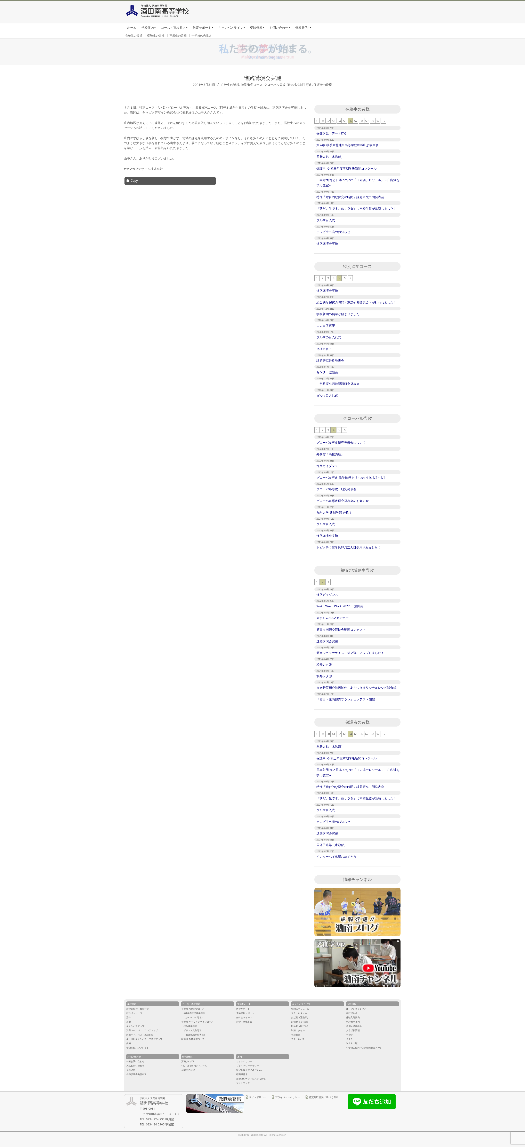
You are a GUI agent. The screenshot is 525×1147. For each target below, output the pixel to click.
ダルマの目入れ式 (328, 337)
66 (361, 734)
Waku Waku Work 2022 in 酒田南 (339, 606)
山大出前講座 (325, 325)
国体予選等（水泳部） (331, 845)
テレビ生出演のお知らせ (333, 232)
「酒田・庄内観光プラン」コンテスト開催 (345, 699)
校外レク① (324, 676)
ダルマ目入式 (325, 220)
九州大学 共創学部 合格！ (334, 512)
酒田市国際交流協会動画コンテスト (341, 629)
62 (339, 734)
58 (361, 121)
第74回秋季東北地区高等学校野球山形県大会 (347, 145)
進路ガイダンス (327, 466)
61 (333, 734)
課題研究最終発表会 (330, 360)
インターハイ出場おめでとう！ (338, 856)
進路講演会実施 (327, 243)
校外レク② (324, 664)
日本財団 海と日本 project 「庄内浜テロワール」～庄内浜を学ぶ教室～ (357, 182)
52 (328, 121)
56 (350, 121)
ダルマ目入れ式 (327, 395)
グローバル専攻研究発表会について (341, 442)
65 (355, 734)
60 (372, 121)
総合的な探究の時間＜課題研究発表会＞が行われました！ (356, 302)
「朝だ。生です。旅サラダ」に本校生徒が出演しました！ (356, 208)
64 (350, 734)
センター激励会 (327, 372)
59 (367, 121)
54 (339, 121)
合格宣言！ (324, 349)
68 (372, 734)
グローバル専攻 (275, 85)
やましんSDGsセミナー (332, 618)
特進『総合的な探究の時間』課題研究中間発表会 (350, 197)
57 (355, 121)
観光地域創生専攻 (299, 85)
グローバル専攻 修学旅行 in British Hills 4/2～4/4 (350, 477)
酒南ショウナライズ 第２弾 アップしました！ (350, 653)
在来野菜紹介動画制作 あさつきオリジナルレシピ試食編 (356, 687)
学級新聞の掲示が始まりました (338, 314)
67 (367, 734)
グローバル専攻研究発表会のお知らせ (342, 501)
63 (344, 734)
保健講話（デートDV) (331, 133)
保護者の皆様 (323, 85)
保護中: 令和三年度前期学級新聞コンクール (346, 168)
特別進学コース (251, 85)
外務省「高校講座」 (330, 454)
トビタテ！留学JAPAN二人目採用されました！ (348, 547)
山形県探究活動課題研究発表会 (338, 384)
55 (344, 121)
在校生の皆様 (230, 85)
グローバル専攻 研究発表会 (336, 489)
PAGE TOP (510, 1086)
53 (333, 121)
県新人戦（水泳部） (330, 157)
